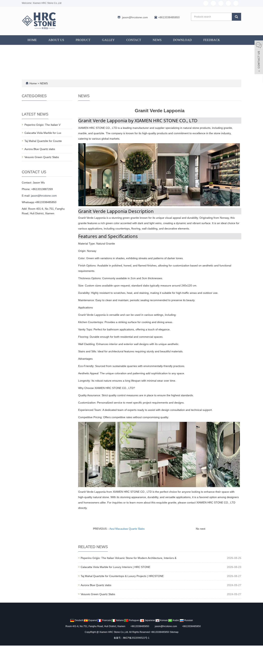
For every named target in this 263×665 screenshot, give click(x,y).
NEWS (157, 40)
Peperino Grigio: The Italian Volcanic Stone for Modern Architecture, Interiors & (128, 557)
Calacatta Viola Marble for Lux (42, 132)
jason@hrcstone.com (135, 17)
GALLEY (108, 40)
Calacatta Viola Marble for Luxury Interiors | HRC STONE (115, 567)
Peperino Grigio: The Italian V (42, 124)
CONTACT (133, 40)
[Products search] (236, 17)
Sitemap (174, 632)
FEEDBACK (211, 40)
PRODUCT (83, 40)
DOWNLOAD (182, 40)
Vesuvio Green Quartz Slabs (98, 594)
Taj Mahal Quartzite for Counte (43, 140)
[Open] (259, 57)
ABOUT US (56, 40)
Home (32, 40)
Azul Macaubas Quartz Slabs (127, 528)
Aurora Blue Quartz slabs (96, 585)
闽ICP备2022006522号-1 (136, 638)
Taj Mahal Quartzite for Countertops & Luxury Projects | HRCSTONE (122, 576)
